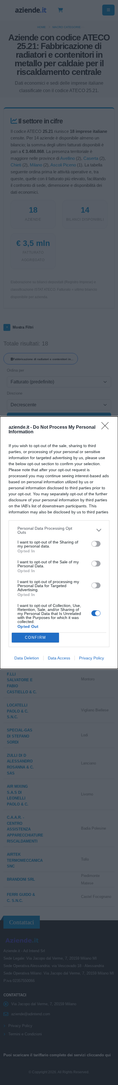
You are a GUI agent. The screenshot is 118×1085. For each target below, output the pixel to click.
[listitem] (59, 530)
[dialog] (59, 542)
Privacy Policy (91, 658)
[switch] (96, 544)
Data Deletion (26, 658)
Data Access (59, 658)
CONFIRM (35, 637)
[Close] (106, 427)
